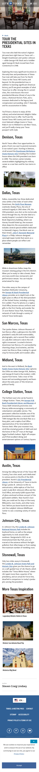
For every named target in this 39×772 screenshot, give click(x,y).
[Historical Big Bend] (18, 667)
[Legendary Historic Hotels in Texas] (18, 613)
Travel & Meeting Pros (15, 708)
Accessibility (23, 714)
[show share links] (31, 3)
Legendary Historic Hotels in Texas (15, 616)
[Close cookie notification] (33, 741)
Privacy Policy (19, 754)
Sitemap (13, 714)
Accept (19, 765)
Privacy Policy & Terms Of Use (19, 720)
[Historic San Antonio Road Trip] (18, 640)
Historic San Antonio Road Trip (13, 643)
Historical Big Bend (9, 670)
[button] (35, 3)
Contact (29, 708)
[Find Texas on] (9, 730)
